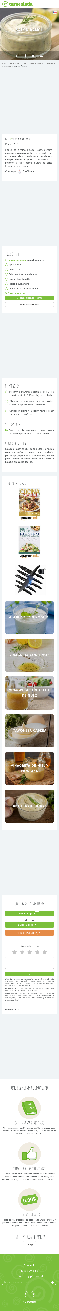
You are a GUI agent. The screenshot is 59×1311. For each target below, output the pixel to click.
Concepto (29, 1265)
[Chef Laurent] (20, 172)
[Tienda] (29, 504)
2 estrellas (37, 952)
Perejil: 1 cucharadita (19, 283)
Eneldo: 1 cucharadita (19, 278)
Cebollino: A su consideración (23, 274)
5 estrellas (14, 952)
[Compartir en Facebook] (25, 55)
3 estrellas (29, 952)
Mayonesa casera (18, 259)
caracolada (21, 4)
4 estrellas (22, 952)
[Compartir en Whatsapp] (17, 55)
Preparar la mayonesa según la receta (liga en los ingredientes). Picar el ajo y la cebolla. (31, 393)
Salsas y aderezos (36, 63)
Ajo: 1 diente (15, 264)
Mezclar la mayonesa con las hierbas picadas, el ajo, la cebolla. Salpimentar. (31, 403)
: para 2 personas (26, 259)
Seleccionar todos (16, 293)
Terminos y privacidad (29, 1276)
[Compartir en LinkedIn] (41, 55)
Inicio (5, 63)
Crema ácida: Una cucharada (23, 288)
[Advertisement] (29, 101)
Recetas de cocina (17, 63)
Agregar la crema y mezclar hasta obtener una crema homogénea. (31, 412)
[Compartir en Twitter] (33, 55)
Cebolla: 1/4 (14, 269)
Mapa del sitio (29, 1270)
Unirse (29, 1245)
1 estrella (44, 952)
